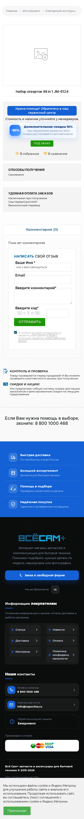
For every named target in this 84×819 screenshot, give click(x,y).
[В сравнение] (56, 154)
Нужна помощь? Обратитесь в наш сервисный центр (42, 111)
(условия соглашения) (45, 332)
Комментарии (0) (42, 229)
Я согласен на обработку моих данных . (42, 337)
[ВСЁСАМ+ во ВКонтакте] (55, 589)
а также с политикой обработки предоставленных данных (42, 338)
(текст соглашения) (44, 797)
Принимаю (17, 811)
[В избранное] (27, 154)
